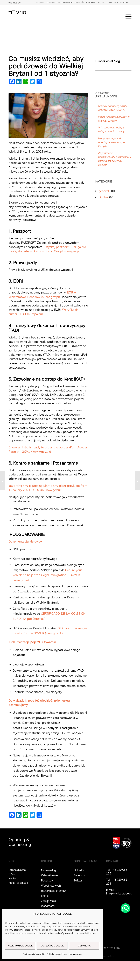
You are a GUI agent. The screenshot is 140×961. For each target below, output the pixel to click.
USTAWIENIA (84, 946)
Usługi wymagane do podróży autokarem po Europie (111, 142)
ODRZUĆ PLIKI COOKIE (52, 946)
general (104, 191)
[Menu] (126, 16)
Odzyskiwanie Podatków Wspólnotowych (51, 880)
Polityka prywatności (57, 954)
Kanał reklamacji (18, 882)
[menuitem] (40, 2)
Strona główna (17, 869)
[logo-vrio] (17, 11)
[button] (125, 908)
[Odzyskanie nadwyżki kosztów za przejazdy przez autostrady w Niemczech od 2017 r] (2, 480)
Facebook (80, 875)
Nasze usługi (48, 870)
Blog (101, 2)
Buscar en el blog (107, 61)
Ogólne (103, 197)
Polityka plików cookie (34, 954)
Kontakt (113, 2)
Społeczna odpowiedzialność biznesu (71, 2)
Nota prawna (75, 954)
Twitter (78, 880)
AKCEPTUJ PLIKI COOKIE (20, 946)
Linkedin (79, 870)
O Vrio (40, 2)
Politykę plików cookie (41, 929)
